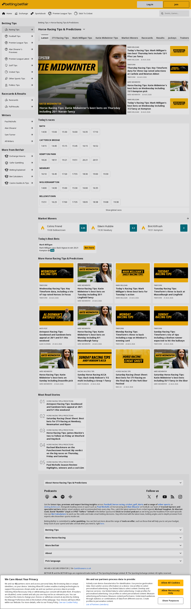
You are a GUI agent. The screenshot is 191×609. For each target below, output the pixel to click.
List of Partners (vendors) (97, 604)
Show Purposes (170, 600)
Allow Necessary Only (171, 591)
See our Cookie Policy (68, 602)
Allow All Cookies (170, 582)
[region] (95, 592)
